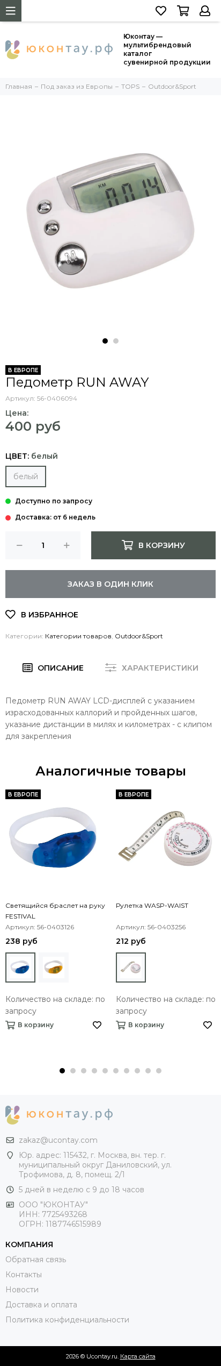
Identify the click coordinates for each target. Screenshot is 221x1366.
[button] (105, 341)
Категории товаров (78, 636)
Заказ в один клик (110, 584)
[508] (20, 967)
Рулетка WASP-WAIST (152, 905)
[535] (54, 967)
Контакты (23, 1274)
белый (25, 476)
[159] (131, 967)
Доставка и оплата (41, 1305)
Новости (22, 1289)
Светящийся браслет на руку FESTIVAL (55, 910)
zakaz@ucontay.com (58, 1140)
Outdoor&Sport (139, 636)
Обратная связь (35, 1259)
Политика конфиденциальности (67, 1320)
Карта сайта (138, 1356)
